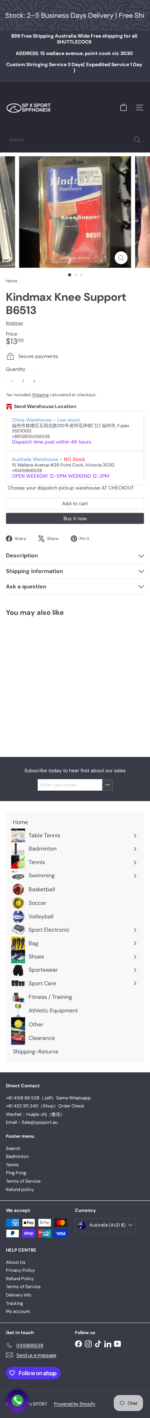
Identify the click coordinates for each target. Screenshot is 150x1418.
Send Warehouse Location (45, 406)
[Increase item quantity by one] (34, 381)
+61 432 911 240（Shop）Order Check (45, 1106)
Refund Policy (20, 1279)
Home (11, 281)
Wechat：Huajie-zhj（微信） (35, 1114)
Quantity (15, 369)
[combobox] (75, 140)
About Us (15, 1262)
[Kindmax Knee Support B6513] (49, 682)
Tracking (14, 1303)
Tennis (12, 1165)
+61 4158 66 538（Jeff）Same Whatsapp (48, 1098)
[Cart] (123, 107)
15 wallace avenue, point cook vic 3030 (74, 53)
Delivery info (18, 1295)
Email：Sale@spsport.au (32, 1122)
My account (18, 1311)
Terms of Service (23, 1181)
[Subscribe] (107, 785)
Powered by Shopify (74, 1404)
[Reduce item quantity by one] (11, 381)
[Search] (137, 140)
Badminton (17, 1156)
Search (13, 1148)
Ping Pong (16, 1173)
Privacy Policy (20, 1270)
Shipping (40, 395)
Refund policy (20, 1189)
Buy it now (75, 518)
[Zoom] (120, 257)
